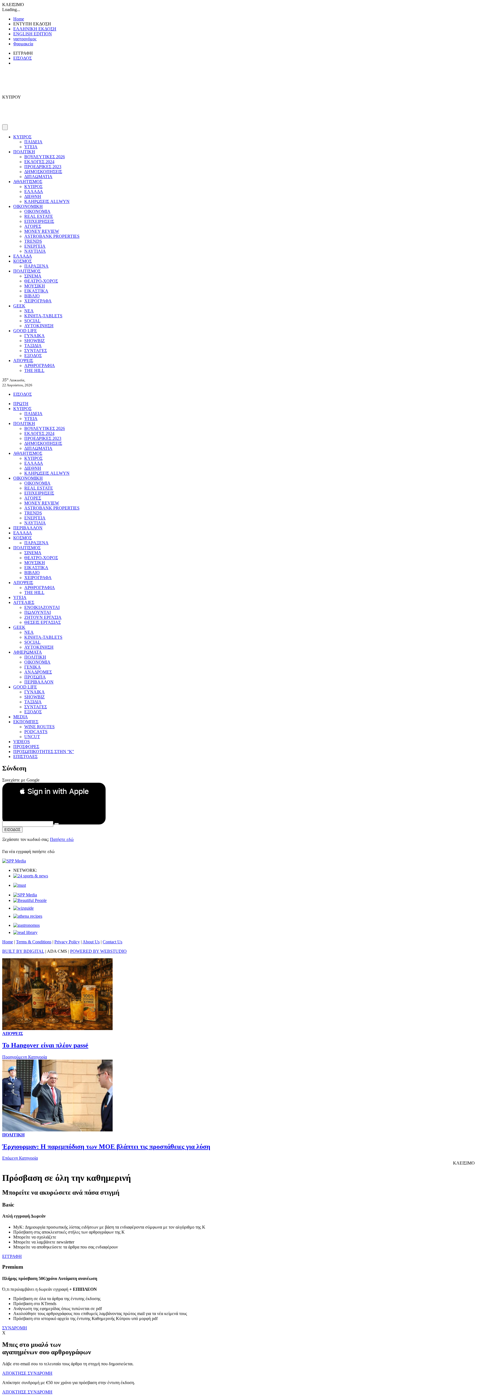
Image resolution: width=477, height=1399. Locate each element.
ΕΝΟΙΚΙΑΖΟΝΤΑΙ (42, 607)
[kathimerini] (25, 895)
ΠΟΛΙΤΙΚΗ (24, 151)
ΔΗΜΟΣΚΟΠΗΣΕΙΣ (43, 171)
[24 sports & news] (30, 875)
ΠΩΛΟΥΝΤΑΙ (37, 612)
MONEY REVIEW (41, 231)
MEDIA (20, 716)
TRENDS (33, 241)
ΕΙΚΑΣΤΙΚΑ (36, 291)
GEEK (19, 305)
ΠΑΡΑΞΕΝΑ (36, 266)
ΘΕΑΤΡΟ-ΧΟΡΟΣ (41, 281)
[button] (54, 791)
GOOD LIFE (25, 330)
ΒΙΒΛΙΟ (32, 296)
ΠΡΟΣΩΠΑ (35, 677)
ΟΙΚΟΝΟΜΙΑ (37, 211)
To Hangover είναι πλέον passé (45, 1045)
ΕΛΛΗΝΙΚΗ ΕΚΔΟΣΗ (34, 29)
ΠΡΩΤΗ (20, 403)
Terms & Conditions (33, 941)
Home (18, 19)
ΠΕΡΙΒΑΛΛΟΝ (28, 528)
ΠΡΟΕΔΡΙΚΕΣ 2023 (42, 166)
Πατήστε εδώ (62, 839)
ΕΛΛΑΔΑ (33, 191)
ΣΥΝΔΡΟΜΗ (14, 1328)
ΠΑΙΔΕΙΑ (33, 141)
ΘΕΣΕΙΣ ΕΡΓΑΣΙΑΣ (42, 622)
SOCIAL (32, 320)
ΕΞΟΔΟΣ (33, 355)
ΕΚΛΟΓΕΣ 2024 (39, 161)
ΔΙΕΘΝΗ (32, 196)
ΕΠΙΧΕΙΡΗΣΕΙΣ (39, 221)
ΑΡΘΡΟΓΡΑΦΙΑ (39, 365)
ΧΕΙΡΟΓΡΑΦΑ (38, 301)
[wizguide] (23, 908)
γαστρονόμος (24, 38)
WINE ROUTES (39, 726)
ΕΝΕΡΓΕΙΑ (35, 246)
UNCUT (32, 736)
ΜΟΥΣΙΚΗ (34, 286)
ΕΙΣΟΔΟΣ (22, 58)
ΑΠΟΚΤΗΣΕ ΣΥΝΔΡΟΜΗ (27, 1373)
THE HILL (34, 370)
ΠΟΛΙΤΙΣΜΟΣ (27, 271)
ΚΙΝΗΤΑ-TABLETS (43, 315)
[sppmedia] (14, 861)
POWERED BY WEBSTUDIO (98, 951)
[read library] (25, 932)
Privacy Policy (67, 941)
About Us (91, 941)
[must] (19, 885)
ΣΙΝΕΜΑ (32, 276)
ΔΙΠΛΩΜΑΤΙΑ (38, 176)
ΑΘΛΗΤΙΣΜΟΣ (27, 181)
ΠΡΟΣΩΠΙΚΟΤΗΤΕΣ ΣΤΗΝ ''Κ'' (43, 751)
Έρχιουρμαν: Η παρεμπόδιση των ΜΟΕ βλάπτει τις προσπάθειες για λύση (106, 1146)
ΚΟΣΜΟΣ (22, 261)
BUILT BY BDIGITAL (23, 951)
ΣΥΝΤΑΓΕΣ (35, 350)
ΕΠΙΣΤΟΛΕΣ (25, 756)
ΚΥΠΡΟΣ (22, 136)
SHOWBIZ (34, 340)
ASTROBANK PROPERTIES (52, 236)
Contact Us (112, 941)
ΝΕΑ (29, 310)
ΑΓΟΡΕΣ (32, 226)
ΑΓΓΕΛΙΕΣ (23, 602)
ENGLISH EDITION (32, 33)
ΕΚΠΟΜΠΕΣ (25, 721)
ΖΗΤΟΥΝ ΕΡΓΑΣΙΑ (43, 617)
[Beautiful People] (30, 900)
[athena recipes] (27, 916)
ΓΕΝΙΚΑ (32, 667)
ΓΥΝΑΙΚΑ (34, 335)
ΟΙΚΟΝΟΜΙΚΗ (28, 206)
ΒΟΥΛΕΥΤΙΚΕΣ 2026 (44, 156)
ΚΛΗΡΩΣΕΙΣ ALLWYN (47, 201)
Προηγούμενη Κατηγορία (24, 1057)
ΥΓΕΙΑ (31, 146)
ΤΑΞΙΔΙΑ (33, 345)
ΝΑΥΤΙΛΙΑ (35, 251)
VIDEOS (21, 741)
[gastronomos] (26, 925)
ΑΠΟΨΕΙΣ (23, 360)
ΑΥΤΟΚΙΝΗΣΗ (39, 325)
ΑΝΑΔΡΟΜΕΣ (38, 672)
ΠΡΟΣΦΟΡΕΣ (26, 746)
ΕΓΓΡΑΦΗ (12, 1256)
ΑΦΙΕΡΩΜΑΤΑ (27, 652)
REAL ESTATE (38, 216)
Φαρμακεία (23, 43)
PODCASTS (35, 731)
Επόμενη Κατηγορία (20, 1158)
